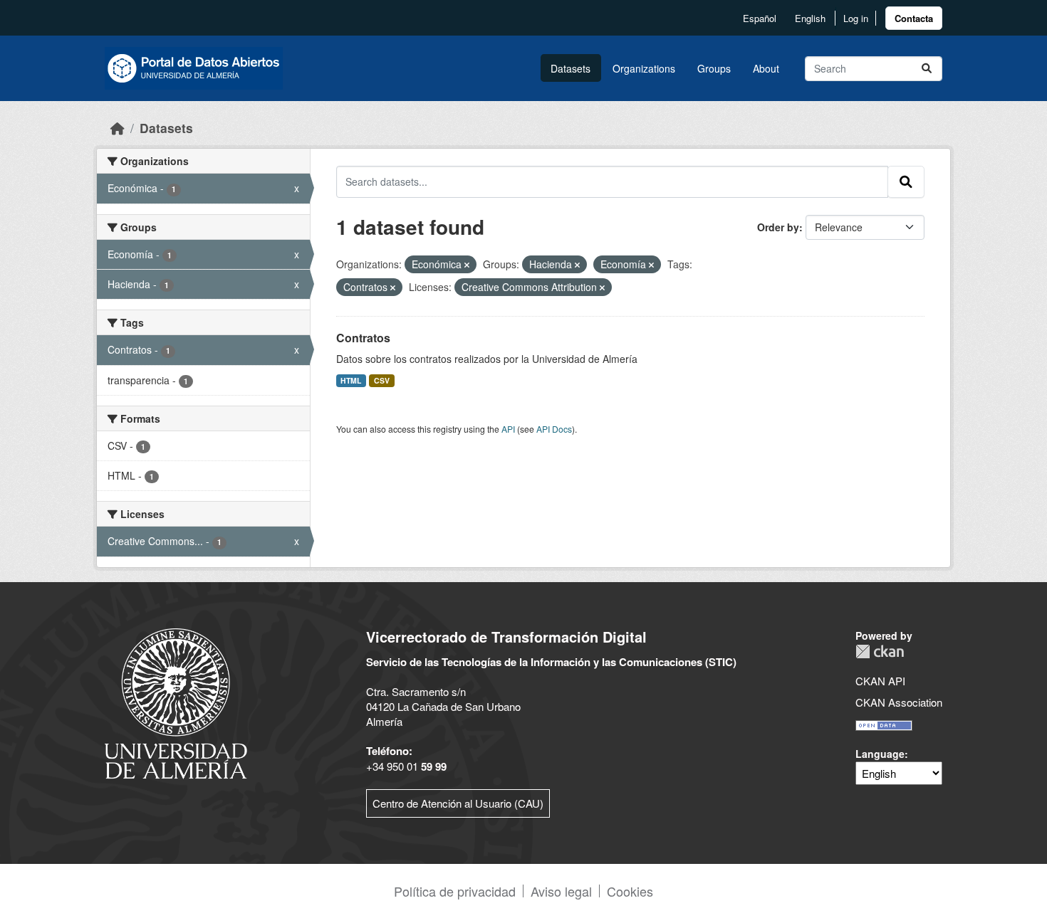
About (766, 68)
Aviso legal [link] (561, 891)
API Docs (554, 429)
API (508, 429)
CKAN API (880, 680)
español (759, 18)
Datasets (570, 68)
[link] (913, 18)
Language (880, 753)
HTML (350, 380)
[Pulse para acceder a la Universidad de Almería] (176, 702)
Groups (714, 68)
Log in (855, 18)
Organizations (644, 68)
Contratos (363, 337)
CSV (382, 380)
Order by (778, 227)
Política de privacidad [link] (455, 891)
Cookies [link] (630, 891)
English (810, 18)
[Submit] (926, 68)
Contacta (914, 18)
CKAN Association (898, 702)
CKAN (879, 651)
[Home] (117, 128)
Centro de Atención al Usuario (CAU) (458, 803)
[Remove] (466, 264)
